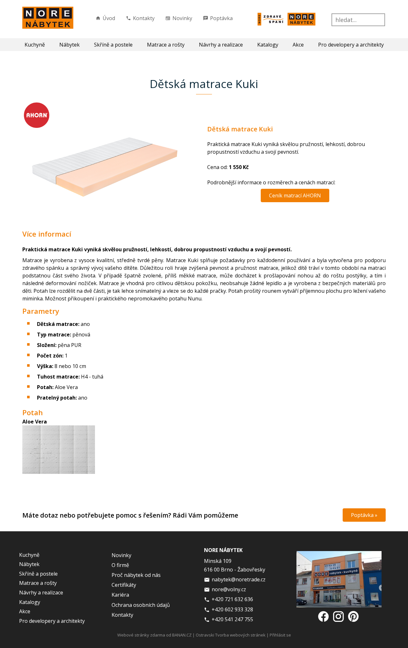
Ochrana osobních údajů (141, 604)
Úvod (109, 18)
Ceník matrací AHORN (295, 195)
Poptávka (221, 18)
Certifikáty (124, 584)
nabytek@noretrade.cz (239, 579)
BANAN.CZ (182, 635)
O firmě (120, 565)
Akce (298, 44)
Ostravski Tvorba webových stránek (231, 635)
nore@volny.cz (229, 589)
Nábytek (69, 44)
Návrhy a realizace (221, 44)
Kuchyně (35, 44)
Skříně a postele (113, 44)
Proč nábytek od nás (136, 574)
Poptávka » (364, 515)
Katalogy (267, 44)
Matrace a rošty (166, 44)
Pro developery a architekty (351, 44)
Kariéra (120, 594)
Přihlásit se (280, 635)
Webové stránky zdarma (141, 635)
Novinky (182, 18)
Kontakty (144, 18)
